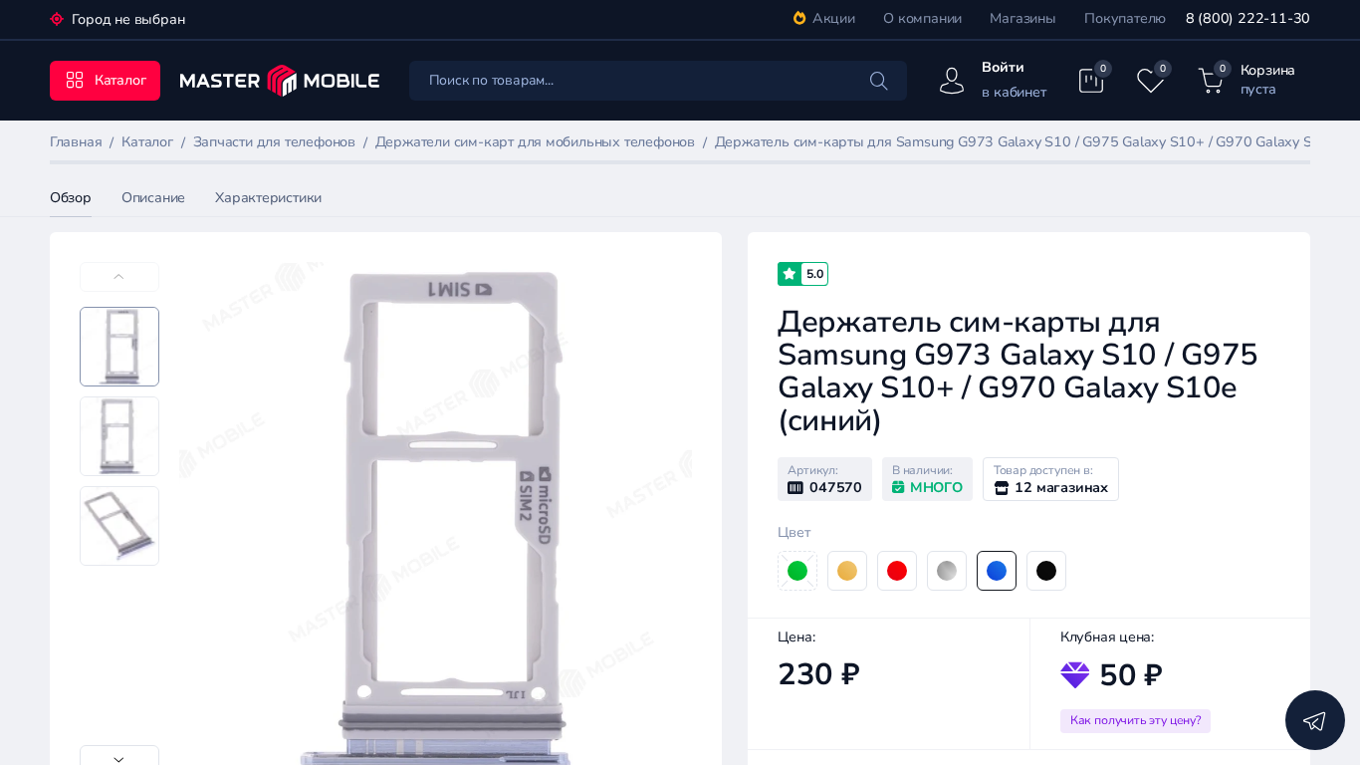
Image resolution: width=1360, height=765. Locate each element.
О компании (922, 18)
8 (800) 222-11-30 (1248, 18)
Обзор (71, 197)
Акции (833, 18)
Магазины (1022, 18)
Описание (153, 197)
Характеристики (268, 197)
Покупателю (1125, 18)
